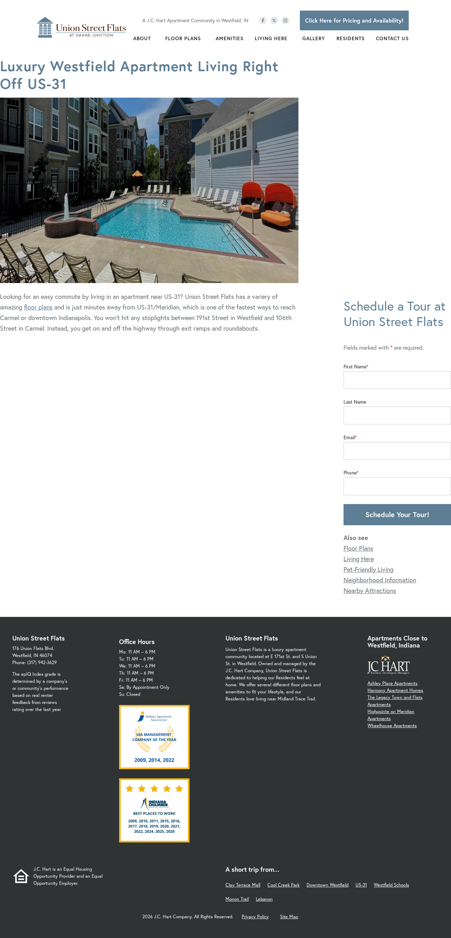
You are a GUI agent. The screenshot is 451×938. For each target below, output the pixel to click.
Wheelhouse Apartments (392, 726)
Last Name (355, 402)
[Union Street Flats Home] (81, 27)
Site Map (289, 917)
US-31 (361, 885)
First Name (355, 366)
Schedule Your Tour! (397, 514)
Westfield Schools (391, 885)
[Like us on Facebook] (263, 20)
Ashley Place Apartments (392, 683)
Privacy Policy (255, 917)
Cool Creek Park (283, 885)
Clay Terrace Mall (243, 885)
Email (349, 437)
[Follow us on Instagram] (285, 20)
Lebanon (264, 899)
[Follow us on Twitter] (274, 20)
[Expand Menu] (154, 38)
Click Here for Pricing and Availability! (354, 20)
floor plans (38, 307)
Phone (350, 473)
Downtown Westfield (327, 885)
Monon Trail (237, 899)
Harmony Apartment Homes (395, 690)
